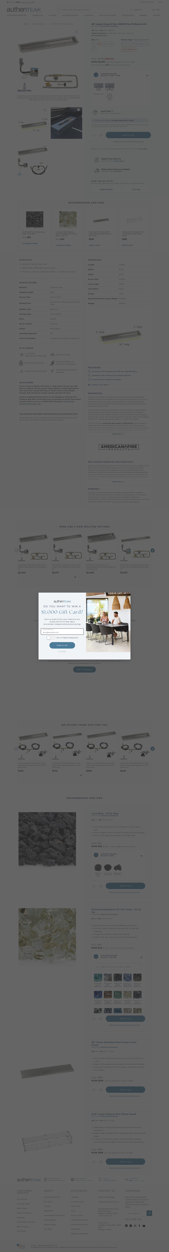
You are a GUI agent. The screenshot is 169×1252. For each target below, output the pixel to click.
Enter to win (62, 645)
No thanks (62, 651)
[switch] (51, 638)
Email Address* (48, 629)
